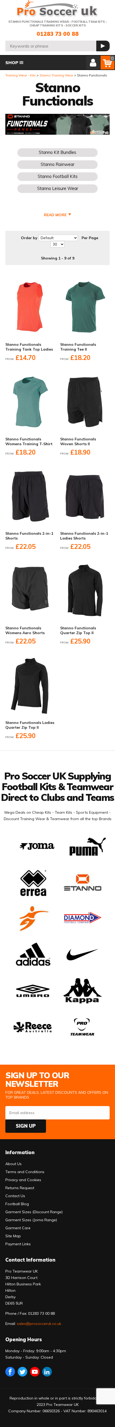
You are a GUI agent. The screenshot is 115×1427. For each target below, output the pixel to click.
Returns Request (19, 1187)
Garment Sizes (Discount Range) (34, 1211)
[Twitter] (22, 1371)
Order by (29, 237)
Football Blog (17, 1203)
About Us (13, 1163)
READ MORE (55, 214)
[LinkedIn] (47, 1371)
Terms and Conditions (24, 1171)
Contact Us (15, 1195)
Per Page (90, 237)
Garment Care (17, 1228)
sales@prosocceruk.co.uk (39, 1323)
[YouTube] (35, 1371)
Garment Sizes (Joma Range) (31, 1219)
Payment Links (18, 1244)
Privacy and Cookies (23, 1179)
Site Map (13, 1236)
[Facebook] (10, 1371)
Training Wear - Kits (20, 75)
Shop (11, 62)
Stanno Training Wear (56, 75)
